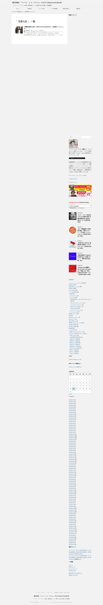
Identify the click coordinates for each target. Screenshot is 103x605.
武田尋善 (33, 31)
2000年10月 (72, 544)
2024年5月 (71, 425)
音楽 (70, 315)
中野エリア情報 (73, 353)
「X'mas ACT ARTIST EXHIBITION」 (46, 33)
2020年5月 (71, 493)
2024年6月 (71, 423)
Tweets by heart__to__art (75, 359)
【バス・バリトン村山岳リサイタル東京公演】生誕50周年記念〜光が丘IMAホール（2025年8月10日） (84, 218)
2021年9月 (71, 477)
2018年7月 (71, 517)
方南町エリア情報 (74, 339)
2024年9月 (71, 419)
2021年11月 (71, 473)
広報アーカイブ (73, 335)
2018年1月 (71, 528)
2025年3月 (71, 408)
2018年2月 (71, 526)
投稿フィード (72, 567)
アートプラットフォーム (76, 304)
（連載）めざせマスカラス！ (76, 331)
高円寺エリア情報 (74, 342)
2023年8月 (71, 441)
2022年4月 (71, 468)
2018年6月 (71, 519)
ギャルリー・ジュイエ (75, 310)
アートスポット (35, 30)
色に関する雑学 (72, 324)
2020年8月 (71, 488)
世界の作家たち (66, 8)
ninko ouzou (28, 31)
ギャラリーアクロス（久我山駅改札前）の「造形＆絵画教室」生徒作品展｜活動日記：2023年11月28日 (80, 552)
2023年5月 (71, 446)
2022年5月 (71, 466)
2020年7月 (71, 490)
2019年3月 (71, 502)
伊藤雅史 (57, 33)
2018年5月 (71, 520)
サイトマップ (74, 575)
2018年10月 (72, 511)
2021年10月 (72, 475)
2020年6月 (71, 492)
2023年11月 (71, 436)
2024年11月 (71, 416)
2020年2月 (71, 495)
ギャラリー (72, 297)
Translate (81, 208)
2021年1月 (71, 484)
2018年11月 (71, 510)
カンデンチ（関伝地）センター (17, 12)
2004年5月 (71, 542)
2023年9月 (71, 439)
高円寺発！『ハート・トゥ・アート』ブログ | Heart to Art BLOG (37, 3)
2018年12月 (72, 508)
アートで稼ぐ (72, 330)
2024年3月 (71, 428)
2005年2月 (71, 540)
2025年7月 (71, 401)
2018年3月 (71, 524)
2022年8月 (71, 463)
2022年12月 (72, 455)
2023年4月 (71, 448)
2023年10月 (72, 437)
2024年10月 (72, 417)
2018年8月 (71, 515)
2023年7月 (71, 443)
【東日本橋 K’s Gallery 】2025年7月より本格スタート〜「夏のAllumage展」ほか (84, 258)
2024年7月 (71, 421)
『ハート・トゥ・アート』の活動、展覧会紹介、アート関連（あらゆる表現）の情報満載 (51, 598)
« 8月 (70, 394)
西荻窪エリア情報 (74, 340)
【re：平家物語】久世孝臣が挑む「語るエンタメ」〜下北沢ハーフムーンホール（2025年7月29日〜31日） (84, 232)
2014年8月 (71, 539)
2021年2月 (71, 483)
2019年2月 (71, 504)
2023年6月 (71, 445)
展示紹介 (30, 8)
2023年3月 (71, 450)
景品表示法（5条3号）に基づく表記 (61, 592)
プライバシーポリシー (76, 573)
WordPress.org (72, 570)
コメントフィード (73, 568)
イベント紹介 (42, 8)
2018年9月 (71, 513)
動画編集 (71, 328)
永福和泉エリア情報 (74, 346)
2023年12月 (72, 434)
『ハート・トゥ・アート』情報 (76, 283)
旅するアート (72, 319)
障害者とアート (72, 313)
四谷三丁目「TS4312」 (76, 306)
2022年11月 (71, 457)
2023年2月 (71, 452)
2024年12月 (72, 414)
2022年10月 (72, 459)
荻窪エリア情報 (73, 349)
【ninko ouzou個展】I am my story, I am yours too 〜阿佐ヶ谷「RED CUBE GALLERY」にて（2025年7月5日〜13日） (84, 271)
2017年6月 (71, 537)
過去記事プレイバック (30, 11)
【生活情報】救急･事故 (75, 337)
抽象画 (71, 293)
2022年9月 (71, 461)
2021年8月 (71, 479)
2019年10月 (72, 497)
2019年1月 (71, 506)
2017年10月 (72, 533)
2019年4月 (71, 501)
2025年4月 (71, 407)
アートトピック (73, 311)
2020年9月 (71, 486)
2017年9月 (71, 535)
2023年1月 (71, 454)
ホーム (17, 8)
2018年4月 (71, 522)
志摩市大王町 (29, 33)
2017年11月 (71, 531)
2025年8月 (71, 399)
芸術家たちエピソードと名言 (76, 322)
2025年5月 (71, 405)
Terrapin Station (74, 308)
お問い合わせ (73, 178)
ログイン (71, 565)
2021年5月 (71, 481)
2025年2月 (71, 410)
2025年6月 (71, 403)
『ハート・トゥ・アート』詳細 (78, 175)
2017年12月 (72, 529)
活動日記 (78, 8)
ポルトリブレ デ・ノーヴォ (76, 302)
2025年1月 (71, 412)
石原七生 (35, 33)
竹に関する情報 (72, 326)
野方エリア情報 (73, 351)
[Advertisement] (80, 75)
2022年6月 (71, 464)
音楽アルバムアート (73, 317)
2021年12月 (72, 472)
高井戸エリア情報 (74, 344)
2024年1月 (71, 432)
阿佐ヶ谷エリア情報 (74, 348)
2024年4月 (71, 426)
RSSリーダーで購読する (75, 367)
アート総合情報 (54, 8)
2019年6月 (71, 499)
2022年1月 (71, 470)
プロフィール (73, 182)
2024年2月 (71, 430)
